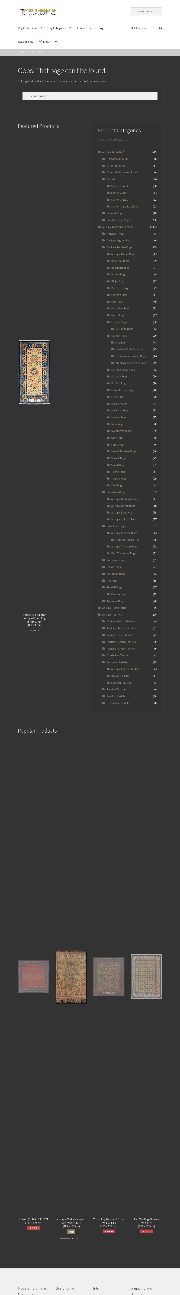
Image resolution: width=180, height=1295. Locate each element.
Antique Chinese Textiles (121, 628)
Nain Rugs (117, 424)
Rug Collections (27, 28)
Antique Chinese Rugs (124, 533)
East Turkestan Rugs (123, 553)
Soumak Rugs (115, 213)
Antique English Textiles (125, 669)
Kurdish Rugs (119, 383)
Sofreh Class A (119, 186)
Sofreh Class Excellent (124, 206)
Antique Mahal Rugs (123, 254)
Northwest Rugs (121, 431)
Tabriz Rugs (118, 471)
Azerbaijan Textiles (118, 655)
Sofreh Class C (119, 199)
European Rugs (116, 560)
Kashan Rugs (119, 335)
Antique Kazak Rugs (123, 506)
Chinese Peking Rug (128, 539)
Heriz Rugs (117, 315)
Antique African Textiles (121, 621)
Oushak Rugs (119, 594)
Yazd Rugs (117, 485)
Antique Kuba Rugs (122, 512)
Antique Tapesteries (114, 607)
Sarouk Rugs (118, 458)
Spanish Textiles (121, 682)
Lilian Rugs (117, 397)
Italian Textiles (120, 676)
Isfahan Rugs (119, 322)
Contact (82, 28)
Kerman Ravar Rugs (123, 369)
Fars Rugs (117, 301)
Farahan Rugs (119, 295)
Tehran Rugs (118, 478)
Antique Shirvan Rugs (124, 519)
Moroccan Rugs (116, 573)
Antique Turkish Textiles (121, 648)
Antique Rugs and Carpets (117, 227)
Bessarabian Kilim (117, 158)
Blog (100, 28)
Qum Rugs (117, 437)
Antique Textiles (112, 614)
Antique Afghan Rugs (119, 240)
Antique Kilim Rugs (113, 152)
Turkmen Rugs (115, 601)
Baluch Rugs (118, 274)
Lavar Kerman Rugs (122, 390)
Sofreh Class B (119, 192)
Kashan (120, 342)
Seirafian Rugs (124, 328)
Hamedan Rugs (120, 308)
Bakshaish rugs (120, 267)
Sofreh (111, 179)
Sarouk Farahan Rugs (123, 451)
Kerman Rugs (119, 376)
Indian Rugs (114, 567)
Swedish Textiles (117, 696)
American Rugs (116, 233)
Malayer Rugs (119, 403)
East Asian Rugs (116, 526)
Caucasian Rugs (116, 492)
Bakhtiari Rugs (120, 261)
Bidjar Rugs (118, 281)
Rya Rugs (112, 580)
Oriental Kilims (116, 165)
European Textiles (117, 662)
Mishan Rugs (118, 417)
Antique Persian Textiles (121, 642)
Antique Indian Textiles (120, 635)
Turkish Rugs (114, 587)
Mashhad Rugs (119, 410)
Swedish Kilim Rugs (118, 220)
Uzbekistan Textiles (119, 703)
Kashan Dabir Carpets (129, 349)
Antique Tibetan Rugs (124, 546)
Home (26, 52)
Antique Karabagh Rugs (125, 499)
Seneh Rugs (118, 465)
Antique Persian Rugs (119, 247)
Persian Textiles (116, 689)
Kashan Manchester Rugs (131, 356)
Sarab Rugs (118, 444)
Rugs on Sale (25, 41)
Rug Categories (57, 28)
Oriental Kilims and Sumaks (123, 172)
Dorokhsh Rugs (120, 288)
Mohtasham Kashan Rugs (131, 363)
